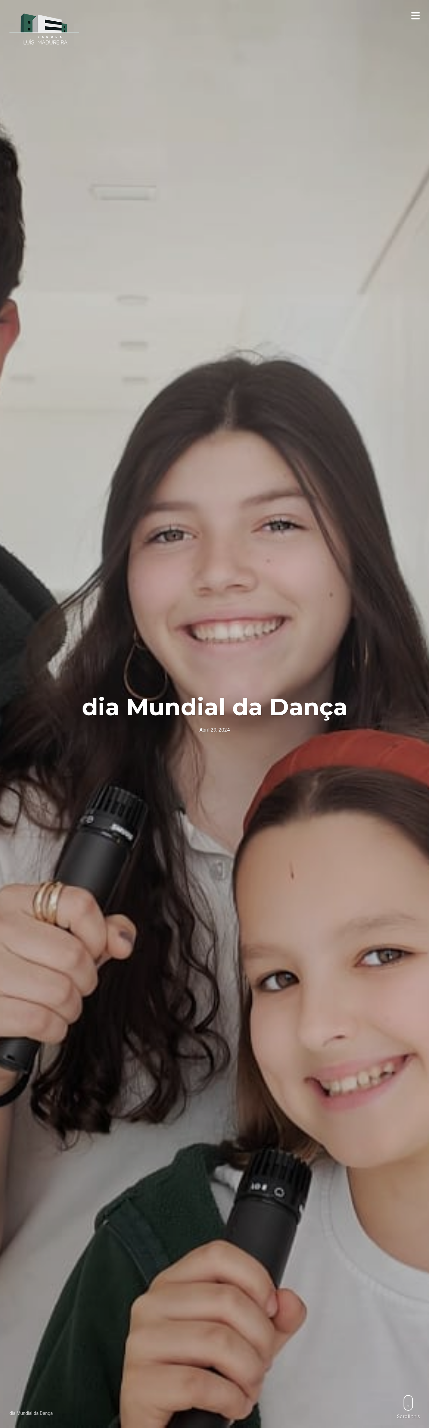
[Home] (44, 29)
